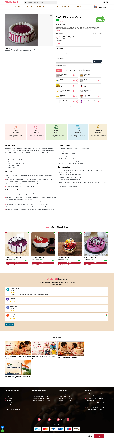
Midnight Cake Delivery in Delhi (40, 394)
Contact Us (9, 398)
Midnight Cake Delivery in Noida (40, 396)
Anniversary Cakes (30, 6)
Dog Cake (63, 6)
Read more (58, 30)
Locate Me (98, 61)
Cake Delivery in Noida (64, 396)
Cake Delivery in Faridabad (65, 400)
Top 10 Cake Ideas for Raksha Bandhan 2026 (96, 404)
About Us (9, 394)
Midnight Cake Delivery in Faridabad (41, 400)
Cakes (57, 6)
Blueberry (59, 43)
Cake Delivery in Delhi (64, 394)
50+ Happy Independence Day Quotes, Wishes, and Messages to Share (96, 408)
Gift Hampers (77, 6)
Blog (8, 396)
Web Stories (9, 400)
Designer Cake (41, 6)
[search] (25, 2)
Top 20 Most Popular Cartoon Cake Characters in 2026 (95, 399)
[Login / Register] (104, 2)
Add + (75, 75)
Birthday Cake (19, 6)
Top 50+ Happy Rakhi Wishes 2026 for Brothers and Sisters (96, 394)
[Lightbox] (51, 15)
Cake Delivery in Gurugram (65, 398)
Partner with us (10, 402)
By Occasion (50, 6)
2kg (73, 36)
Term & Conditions (11, 407)
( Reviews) (59, 21)
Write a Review (9, 324)
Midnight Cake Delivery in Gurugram (41, 398)
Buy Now (17, 262)
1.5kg (68, 36)
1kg (64, 36)
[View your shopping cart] (107, 2)
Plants (70, 6)
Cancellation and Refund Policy (14, 409)
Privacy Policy (10, 404)
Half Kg (58, 36)
